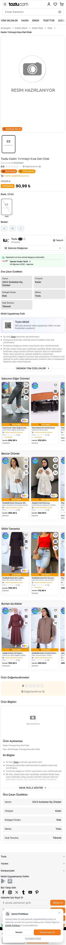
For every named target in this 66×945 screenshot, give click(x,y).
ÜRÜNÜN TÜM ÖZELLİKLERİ (31, 368)
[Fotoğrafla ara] (59, 11)
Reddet (19, 932)
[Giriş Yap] (49, 4)
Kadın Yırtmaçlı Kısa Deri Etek (16, 32)
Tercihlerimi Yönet (33, 938)
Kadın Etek (37, 28)
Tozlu (13, 336)
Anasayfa (6, 28)
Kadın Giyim (21, 28)
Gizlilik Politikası (12, 925)
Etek (50, 28)
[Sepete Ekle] (26, 397)
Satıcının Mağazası (18, 248)
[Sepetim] (62, 4)
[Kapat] (59, 913)
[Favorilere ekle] (26, 384)
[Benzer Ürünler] (26, 391)
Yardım (4, 863)
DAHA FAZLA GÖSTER (31, 787)
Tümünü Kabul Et (47, 932)
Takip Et (59, 240)
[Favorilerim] (55, 4)
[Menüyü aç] (5, 4)
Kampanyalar (8, 870)
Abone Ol (58, 902)
